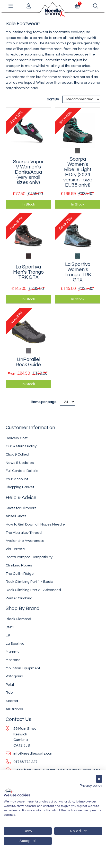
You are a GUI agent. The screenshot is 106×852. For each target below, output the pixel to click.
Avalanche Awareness (25, 541)
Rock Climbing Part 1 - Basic (29, 582)
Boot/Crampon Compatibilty (29, 557)
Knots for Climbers (21, 508)
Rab (9, 692)
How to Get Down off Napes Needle (35, 524)
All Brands (14, 709)
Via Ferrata (15, 549)
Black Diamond (18, 619)
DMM (10, 627)
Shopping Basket (20, 487)
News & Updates (20, 463)
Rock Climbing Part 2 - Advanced (33, 590)
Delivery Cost (17, 438)
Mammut (13, 652)
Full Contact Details (22, 471)
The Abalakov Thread (24, 533)
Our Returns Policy (21, 446)
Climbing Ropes (19, 565)
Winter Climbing (19, 598)
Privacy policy (91, 785)
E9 (8, 635)
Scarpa (12, 701)
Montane (13, 660)
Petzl (10, 684)
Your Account (17, 479)
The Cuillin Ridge (20, 574)
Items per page (44, 402)
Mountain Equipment (23, 668)
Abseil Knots (16, 516)
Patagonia (14, 676)
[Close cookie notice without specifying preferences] (99, 779)
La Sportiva (15, 643)
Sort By (53, 99)
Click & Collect (17, 454)
